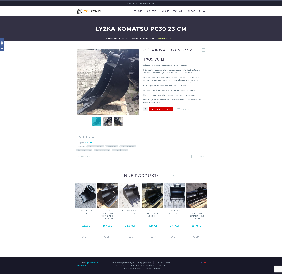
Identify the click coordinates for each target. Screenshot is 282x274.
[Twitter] (80, 137)
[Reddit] (93, 137)
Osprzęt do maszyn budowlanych (122, 263)
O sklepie (151, 11)
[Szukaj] (199, 11)
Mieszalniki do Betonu (163, 263)
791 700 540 (133, 3)
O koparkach (120, 265)
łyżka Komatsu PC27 (128, 146)
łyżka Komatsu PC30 (84, 150)
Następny (197, 157)
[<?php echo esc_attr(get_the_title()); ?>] (85, 236)
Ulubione (164, 11)
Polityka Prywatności (153, 268)
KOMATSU (88, 143)
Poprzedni (85, 157)
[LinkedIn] (90, 137)
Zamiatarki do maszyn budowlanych (142, 265)
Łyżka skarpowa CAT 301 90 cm (152, 213)
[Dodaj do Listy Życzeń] (88, 236)
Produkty (138, 11)
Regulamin (178, 11)
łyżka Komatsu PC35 (102, 150)
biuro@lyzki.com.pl (149, 3)
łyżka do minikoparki (95, 146)
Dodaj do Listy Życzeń (191, 109)
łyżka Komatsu (112, 146)
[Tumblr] (86, 137)
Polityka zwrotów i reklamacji (131, 268)
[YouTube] (205, 263)
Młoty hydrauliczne (144, 263)
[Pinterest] (83, 137)
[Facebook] (77, 137)
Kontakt (191, 11)
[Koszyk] (204, 11)
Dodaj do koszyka (163, 109)
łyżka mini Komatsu (120, 150)
